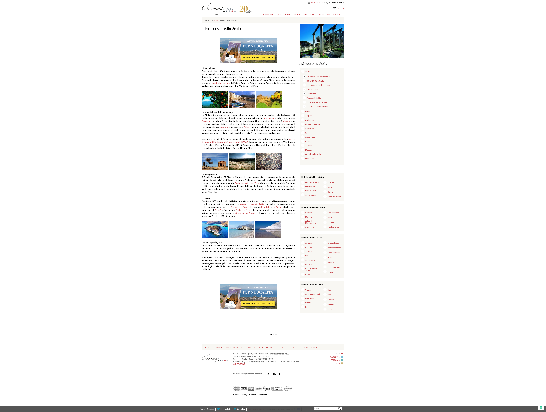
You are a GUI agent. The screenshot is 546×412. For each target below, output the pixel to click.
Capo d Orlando (334, 197)
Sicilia (307, 72)
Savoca (331, 263)
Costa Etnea (310, 137)
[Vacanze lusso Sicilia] (220, 9)
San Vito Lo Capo (239, 207)
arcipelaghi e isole (221, 83)
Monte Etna (311, 94)
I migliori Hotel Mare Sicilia (318, 103)
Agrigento (269, 118)
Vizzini (308, 290)
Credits (236, 395)
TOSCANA (335, 360)
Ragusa (308, 307)
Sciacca (308, 213)
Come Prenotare (266, 347)
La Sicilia (251, 347)
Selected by (284, 347)
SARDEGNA (335, 357)
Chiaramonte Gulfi (312, 294)
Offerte (297, 347)
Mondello (266, 207)
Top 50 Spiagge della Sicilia (318, 85)
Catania (224, 127)
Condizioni (262, 395)
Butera (308, 303)
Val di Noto (309, 129)
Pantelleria (309, 299)
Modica (331, 300)
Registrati (210, 409)
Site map (315, 347)
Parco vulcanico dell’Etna (247, 183)
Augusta (308, 243)
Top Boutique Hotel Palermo (318, 107)
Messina (286, 121)
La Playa (277, 207)
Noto (330, 290)
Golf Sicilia (309, 159)
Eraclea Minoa (333, 227)
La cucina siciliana (314, 90)
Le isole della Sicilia (313, 154)
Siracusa (206, 121)
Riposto (308, 265)
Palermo (247, 127)
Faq (306, 347)
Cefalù (218, 210)
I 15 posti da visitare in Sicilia (318, 77)
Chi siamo (218, 347)
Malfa (330, 187)
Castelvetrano (333, 213)
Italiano (340, 8)
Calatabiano (310, 260)
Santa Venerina (334, 253)
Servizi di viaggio (234, 347)
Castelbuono (310, 195)
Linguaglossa (333, 243)
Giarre (330, 258)
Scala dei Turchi (243, 210)
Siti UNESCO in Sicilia (315, 81)
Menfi (330, 218)
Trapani (308, 116)
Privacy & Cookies (248, 395)
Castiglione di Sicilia (311, 270)
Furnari (330, 272)
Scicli (330, 295)
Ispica (330, 310)
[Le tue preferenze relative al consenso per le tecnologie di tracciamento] (541, 407)
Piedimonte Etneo (335, 267)
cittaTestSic (310, 187)
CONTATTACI (317, 3)
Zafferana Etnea (334, 248)
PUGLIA (337, 363)
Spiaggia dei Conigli (245, 213)
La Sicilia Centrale (312, 125)
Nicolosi (308, 247)
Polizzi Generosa (312, 183)
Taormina (309, 146)
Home (208, 347)
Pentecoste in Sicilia (315, 98)
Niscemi (331, 305)
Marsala (308, 217)
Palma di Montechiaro (310, 222)
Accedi (203, 409)
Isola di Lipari (310, 191)
